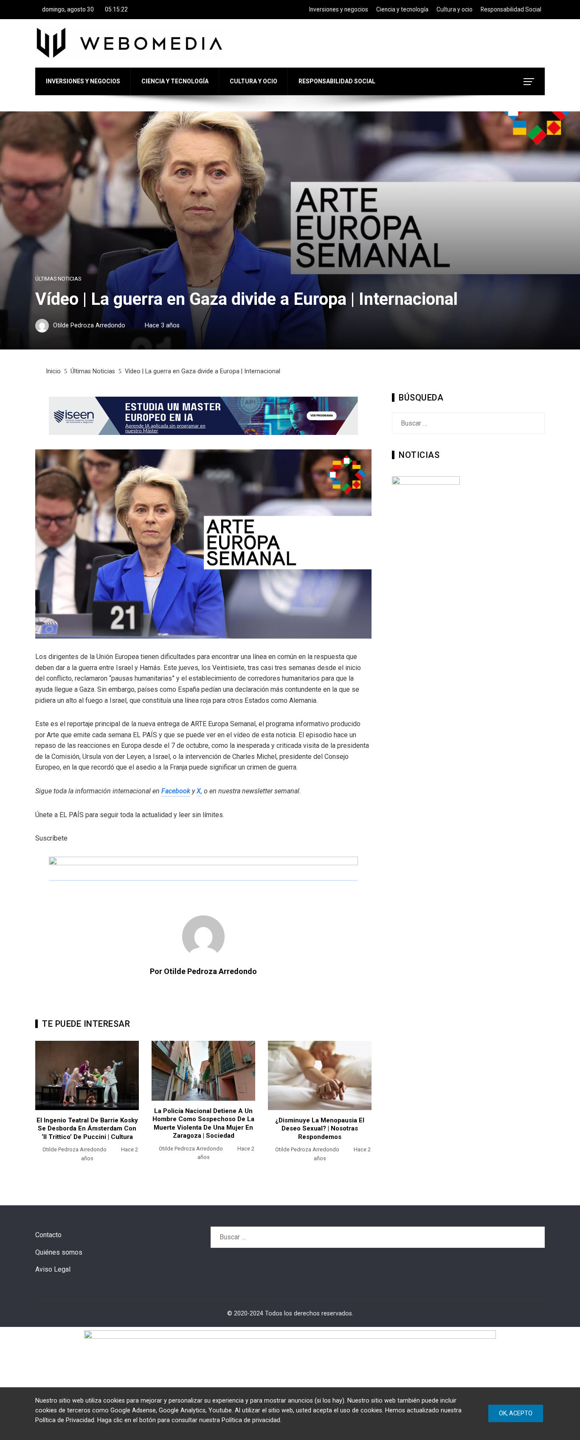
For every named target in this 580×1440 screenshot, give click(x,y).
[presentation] (43, 1106)
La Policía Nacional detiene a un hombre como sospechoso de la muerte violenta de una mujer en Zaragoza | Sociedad (203, 1123)
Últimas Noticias (58, 279)
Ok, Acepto (515, 1413)
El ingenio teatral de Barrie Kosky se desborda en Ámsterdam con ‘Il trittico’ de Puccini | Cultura (87, 1128)
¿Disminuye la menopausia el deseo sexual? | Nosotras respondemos (319, 1128)
